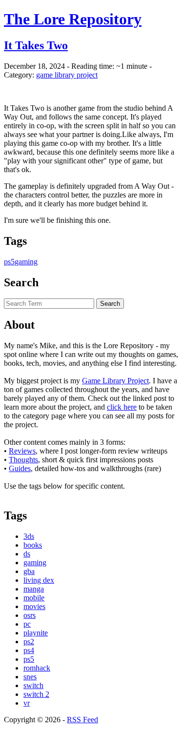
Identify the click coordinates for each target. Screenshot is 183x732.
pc (27, 624)
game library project (67, 75)
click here (122, 407)
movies (34, 606)
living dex (38, 580)
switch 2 (36, 694)
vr (26, 703)
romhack (36, 668)
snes (30, 677)
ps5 (9, 261)
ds (26, 554)
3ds (28, 536)
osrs (29, 615)
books (32, 545)
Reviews (22, 451)
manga (33, 589)
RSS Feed (82, 719)
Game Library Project (115, 380)
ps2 (28, 641)
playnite (35, 633)
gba (29, 571)
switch (33, 685)
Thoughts (23, 459)
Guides (20, 468)
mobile (33, 598)
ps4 (28, 650)
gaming (26, 261)
